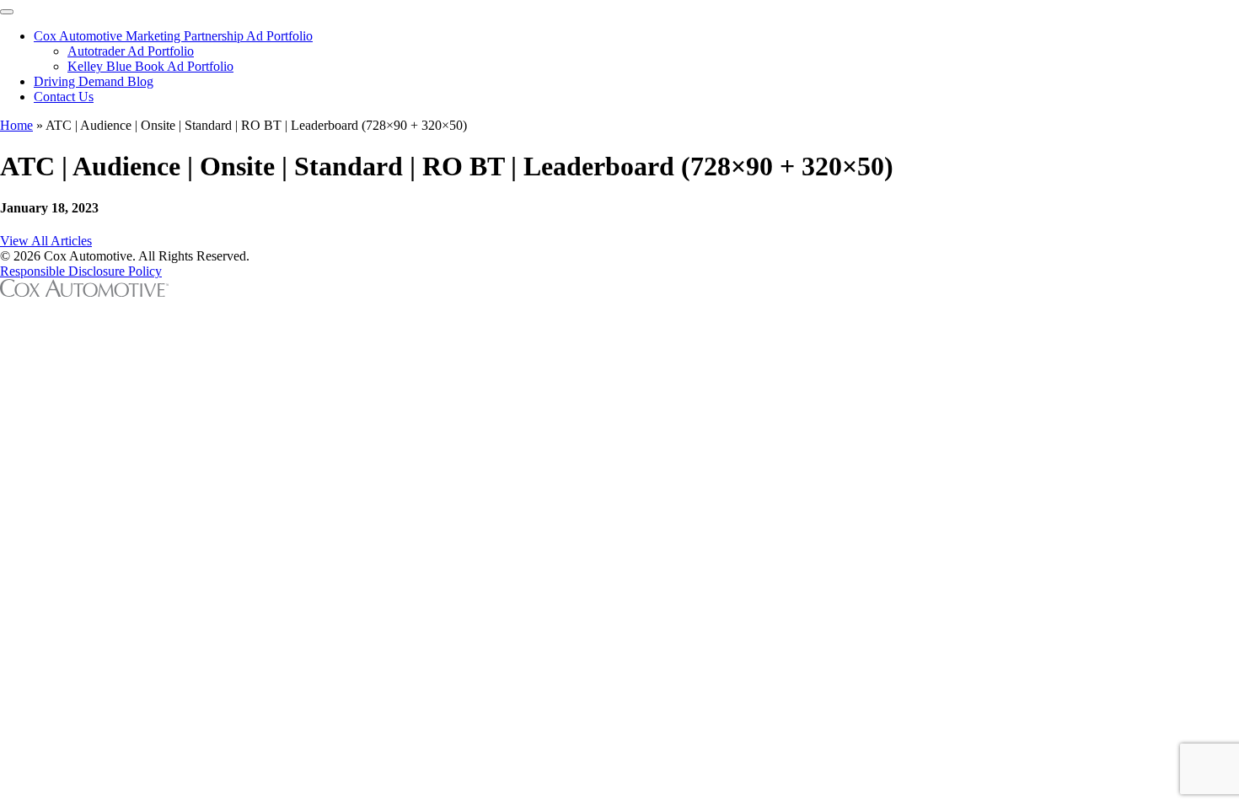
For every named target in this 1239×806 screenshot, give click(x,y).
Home (16, 125)
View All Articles (46, 241)
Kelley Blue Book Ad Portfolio (150, 66)
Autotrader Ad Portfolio (130, 51)
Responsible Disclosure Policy (81, 271)
